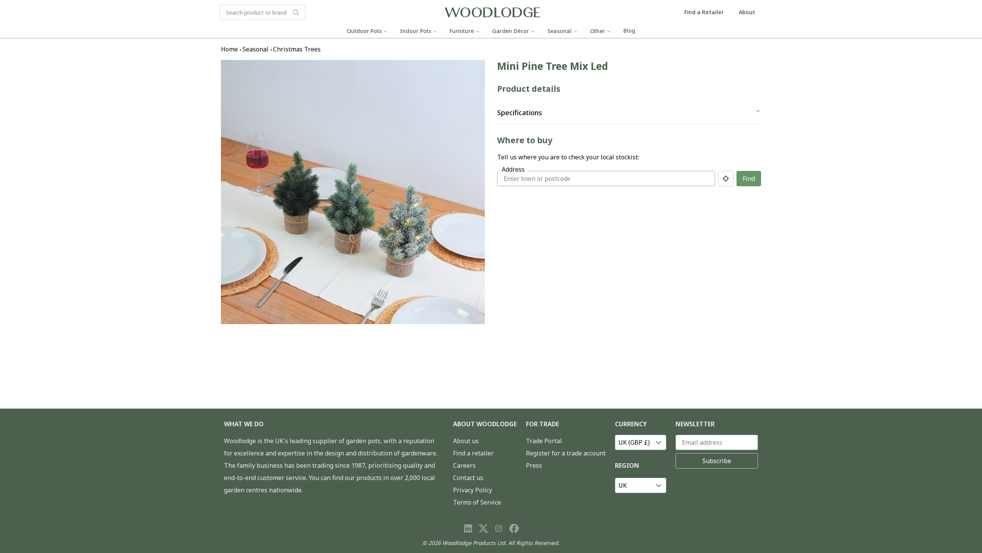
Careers (464, 465)
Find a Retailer (704, 12)
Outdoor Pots (364, 31)
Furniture (462, 31)
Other (597, 31)
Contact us (468, 478)
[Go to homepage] (492, 12)
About (747, 12)
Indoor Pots (415, 31)
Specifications (519, 112)
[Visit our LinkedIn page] (468, 528)
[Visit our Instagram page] (498, 528)
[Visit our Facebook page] (514, 528)
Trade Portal (544, 441)
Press (534, 465)
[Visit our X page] (483, 528)
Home (229, 49)
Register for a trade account (566, 453)
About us (466, 441)
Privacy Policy (472, 490)
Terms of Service (477, 502)
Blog (629, 30)
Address (513, 169)
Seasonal (559, 31)
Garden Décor (510, 31)
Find (749, 178)
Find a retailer (473, 453)
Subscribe (716, 461)
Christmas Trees (297, 49)
